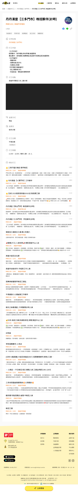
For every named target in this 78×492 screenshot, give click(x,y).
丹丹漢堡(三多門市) (23, 9)
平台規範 (71, 447)
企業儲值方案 (57, 447)
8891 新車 (56, 475)
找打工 (42, 438)
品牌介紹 (71, 438)
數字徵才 (69, 475)
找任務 (42, 441)
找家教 (42, 444)
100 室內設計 (32, 475)
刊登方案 (56, 441)
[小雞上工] (6, 3)
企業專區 (73, 3)
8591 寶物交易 (40, 475)
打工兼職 (41, 3)
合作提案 (71, 454)
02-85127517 (13, 467)
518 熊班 (9, 475)
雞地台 (57, 3)
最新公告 (64, 3)
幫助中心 (71, 450)
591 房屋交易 (24, 475)
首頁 (3, 9)
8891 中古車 (63, 475)
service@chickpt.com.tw (38, 467)
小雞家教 (49, 3)
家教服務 (71, 441)
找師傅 (18, 475)
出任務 (14, 475)
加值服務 (56, 444)
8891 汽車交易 (48, 475)
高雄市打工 (11, 9)
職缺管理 (56, 438)
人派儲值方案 (57, 450)
